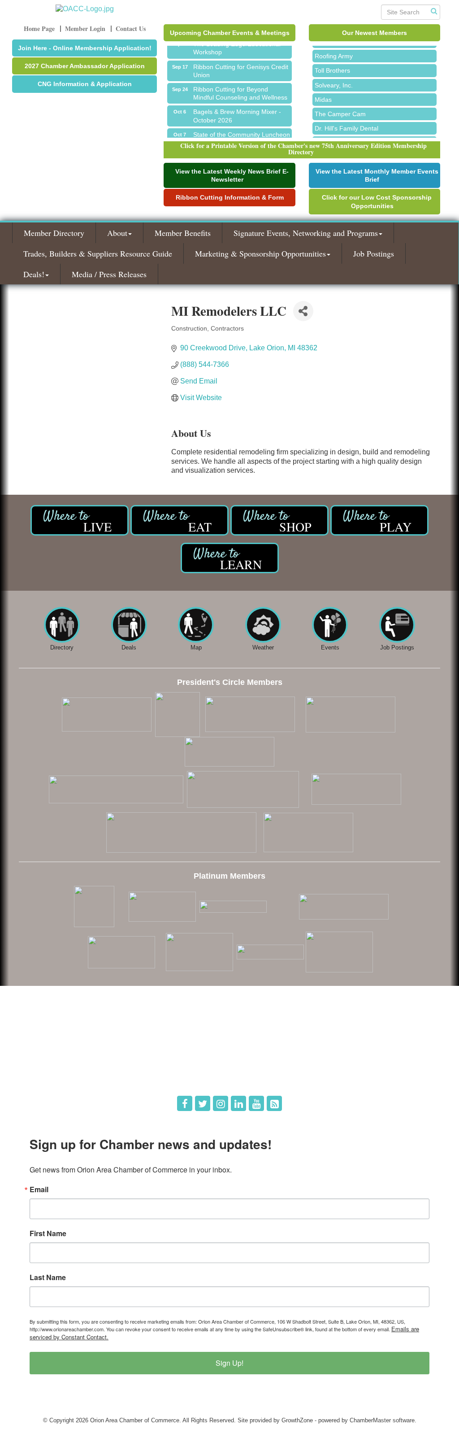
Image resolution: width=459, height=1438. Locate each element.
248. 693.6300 (44, 1062)
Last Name (48, 1277)
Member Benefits (183, 232)
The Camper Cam (340, 109)
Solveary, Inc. (334, 80)
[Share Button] (303, 311)
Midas (323, 94)
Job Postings (373, 253)
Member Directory (54, 232)
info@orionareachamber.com (62, 1075)
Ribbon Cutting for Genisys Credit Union (240, 66)
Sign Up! (229, 1363)
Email (39, 1189)
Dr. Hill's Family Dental (346, 123)
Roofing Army (334, 51)
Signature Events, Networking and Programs (306, 232)
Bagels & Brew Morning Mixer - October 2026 (237, 110)
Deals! (33, 274)
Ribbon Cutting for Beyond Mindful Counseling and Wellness (240, 88)
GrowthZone (297, 1420)
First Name (48, 1233)
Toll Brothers (332, 65)
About (117, 232)
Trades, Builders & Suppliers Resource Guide (97, 253)
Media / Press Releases (109, 274)
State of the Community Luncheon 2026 (241, 133)
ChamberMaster (370, 1420)
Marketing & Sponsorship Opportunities (260, 253)
